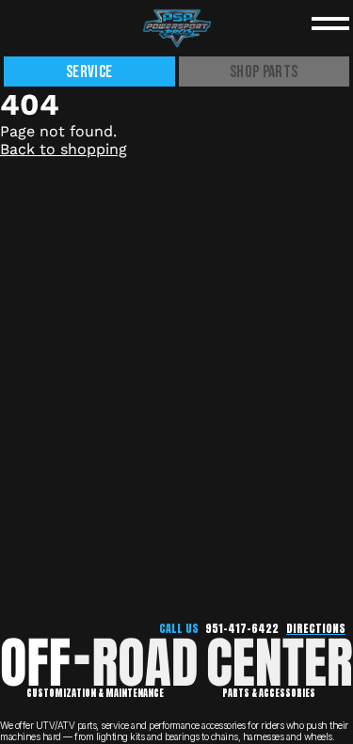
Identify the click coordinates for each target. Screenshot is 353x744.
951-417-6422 (242, 628)
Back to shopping (63, 149)
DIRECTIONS (315, 628)
